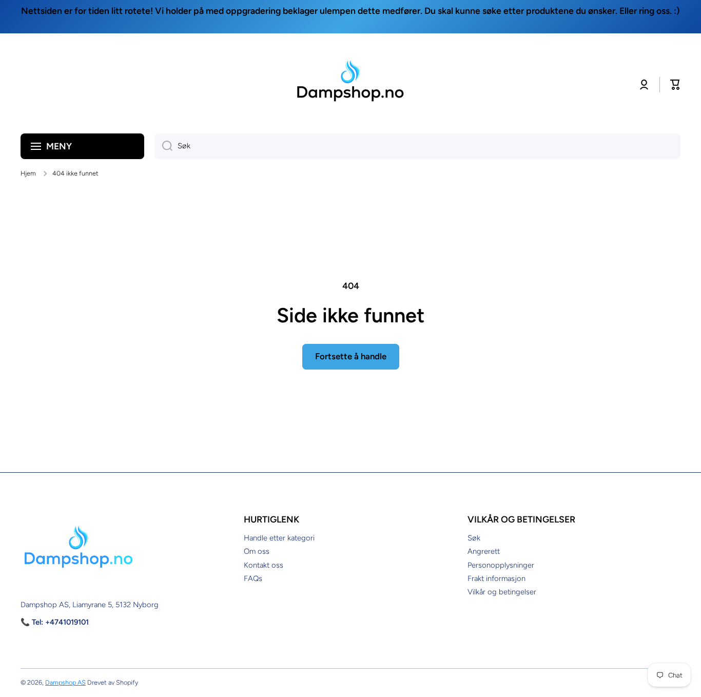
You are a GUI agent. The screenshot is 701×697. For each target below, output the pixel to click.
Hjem (28, 173)
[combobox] (417, 146)
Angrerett (484, 551)
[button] (675, 85)
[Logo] (350, 85)
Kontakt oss (263, 565)
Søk (474, 538)
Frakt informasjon (496, 578)
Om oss (256, 551)
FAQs (253, 578)
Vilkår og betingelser (502, 591)
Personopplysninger (501, 565)
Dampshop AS (65, 682)
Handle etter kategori (279, 538)
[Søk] (163, 146)
